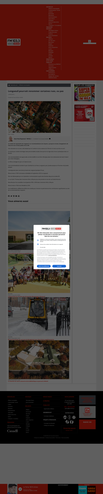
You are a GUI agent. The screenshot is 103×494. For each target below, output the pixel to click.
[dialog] (51, 247)
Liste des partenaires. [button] (52, 255)
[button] (51, 247)
